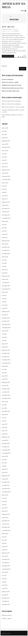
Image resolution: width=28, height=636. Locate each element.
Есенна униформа (7, 79)
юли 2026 (4, 131)
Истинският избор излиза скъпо (12, 88)
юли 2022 (4, 260)
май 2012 (4, 582)
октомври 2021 (6, 285)
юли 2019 (4, 369)
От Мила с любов (6, 618)
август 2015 (5, 456)
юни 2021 (4, 298)
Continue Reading (7, 56)
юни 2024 (4, 189)
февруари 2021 (5, 311)
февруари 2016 (6, 437)
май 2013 (4, 543)
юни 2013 (4, 540)
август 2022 (5, 256)
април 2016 (4, 430)
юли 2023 (4, 224)
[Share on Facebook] (21, 56)
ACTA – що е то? (8, 27)
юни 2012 (4, 578)
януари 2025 (5, 173)
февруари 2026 (6, 141)
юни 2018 (4, 408)
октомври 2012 (6, 565)
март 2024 (4, 199)
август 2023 (5, 221)
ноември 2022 (5, 250)
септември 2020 (6, 327)
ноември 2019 (5, 356)
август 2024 (5, 182)
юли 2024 (4, 186)
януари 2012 (5, 595)
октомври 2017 (6, 411)
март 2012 (4, 588)
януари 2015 (5, 479)
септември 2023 (6, 218)
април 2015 (4, 469)
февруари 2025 (6, 170)
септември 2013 (6, 530)
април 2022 (4, 269)
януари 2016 (5, 440)
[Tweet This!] (19, 56)
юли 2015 (4, 459)
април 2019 (4, 376)
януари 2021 (5, 314)
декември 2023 (6, 208)
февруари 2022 (6, 276)
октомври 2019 (6, 359)
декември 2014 (6, 482)
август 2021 (5, 292)
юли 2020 (4, 334)
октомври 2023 (6, 215)
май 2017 (4, 421)
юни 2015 (4, 462)
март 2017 (4, 427)
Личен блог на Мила (13, 5)
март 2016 (4, 434)
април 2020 (5, 343)
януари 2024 (5, 205)
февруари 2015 (6, 475)
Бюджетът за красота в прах (11, 85)
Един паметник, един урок (10, 91)
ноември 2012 (5, 562)
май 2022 (4, 266)
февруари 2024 (6, 202)
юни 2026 (4, 134)
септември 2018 (6, 398)
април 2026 (5, 137)
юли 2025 (4, 153)
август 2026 (5, 128)
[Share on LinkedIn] (23, 56)
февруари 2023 (6, 240)
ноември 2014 (5, 485)
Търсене (4, 66)
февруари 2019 (6, 382)
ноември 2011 (5, 601)
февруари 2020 (6, 350)
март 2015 (4, 472)
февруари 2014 (6, 514)
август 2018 (5, 401)
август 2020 (5, 331)
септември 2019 (6, 363)
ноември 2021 (5, 282)
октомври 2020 (6, 324)
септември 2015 (6, 453)
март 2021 (4, 308)
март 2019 (4, 379)
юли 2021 (4, 295)
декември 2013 (5, 520)
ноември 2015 (5, 446)
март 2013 (4, 549)
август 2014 (5, 495)
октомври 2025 (6, 147)
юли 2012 (4, 575)
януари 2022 (5, 279)
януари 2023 (5, 244)
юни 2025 (4, 157)
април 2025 (5, 163)
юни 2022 (4, 263)
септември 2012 (6, 569)
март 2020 (5, 347)
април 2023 (4, 234)
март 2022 (4, 273)
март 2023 (4, 237)
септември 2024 (6, 179)
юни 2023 (4, 228)
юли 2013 (4, 537)
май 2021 (4, 302)
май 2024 (4, 192)
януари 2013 (5, 556)
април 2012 (4, 585)
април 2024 (5, 195)
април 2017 (4, 424)
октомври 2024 (6, 176)
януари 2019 (5, 385)
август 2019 (5, 366)
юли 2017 (4, 417)
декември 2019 (6, 353)
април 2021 (4, 305)
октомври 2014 (6, 488)
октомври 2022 (6, 253)
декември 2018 (6, 388)
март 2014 (4, 511)
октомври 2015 (6, 450)
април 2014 (4, 508)
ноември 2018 (5, 392)
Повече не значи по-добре (10, 82)
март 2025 (4, 166)
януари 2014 (5, 517)
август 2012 (5, 572)
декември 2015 (6, 443)
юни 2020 (4, 337)
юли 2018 (4, 405)
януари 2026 (5, 144)
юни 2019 (4, 372)
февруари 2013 (5, 553)
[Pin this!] (25, 56)
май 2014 (4, 504)
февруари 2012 (5, 591)
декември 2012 (5, 559)
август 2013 (5, 533)
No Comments (15, 31)
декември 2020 (6, 318)
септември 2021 (6, 289)
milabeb (16, 29)
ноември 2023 (5, 211)
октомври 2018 (6, 395)
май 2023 (4, 231)
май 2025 (4, 160)
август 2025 (5, 150)
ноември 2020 (5, 321)
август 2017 (5, 414)
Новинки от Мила (7, 29)
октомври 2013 (6, 527)
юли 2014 (4, 498)
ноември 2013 (5, 524)
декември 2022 (6, 247)
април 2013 (4, 546)
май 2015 (4, 466)
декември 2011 (5, 598)
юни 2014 (4, 501)
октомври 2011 (6, 604)
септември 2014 (6, 491)
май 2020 (4, 340)
